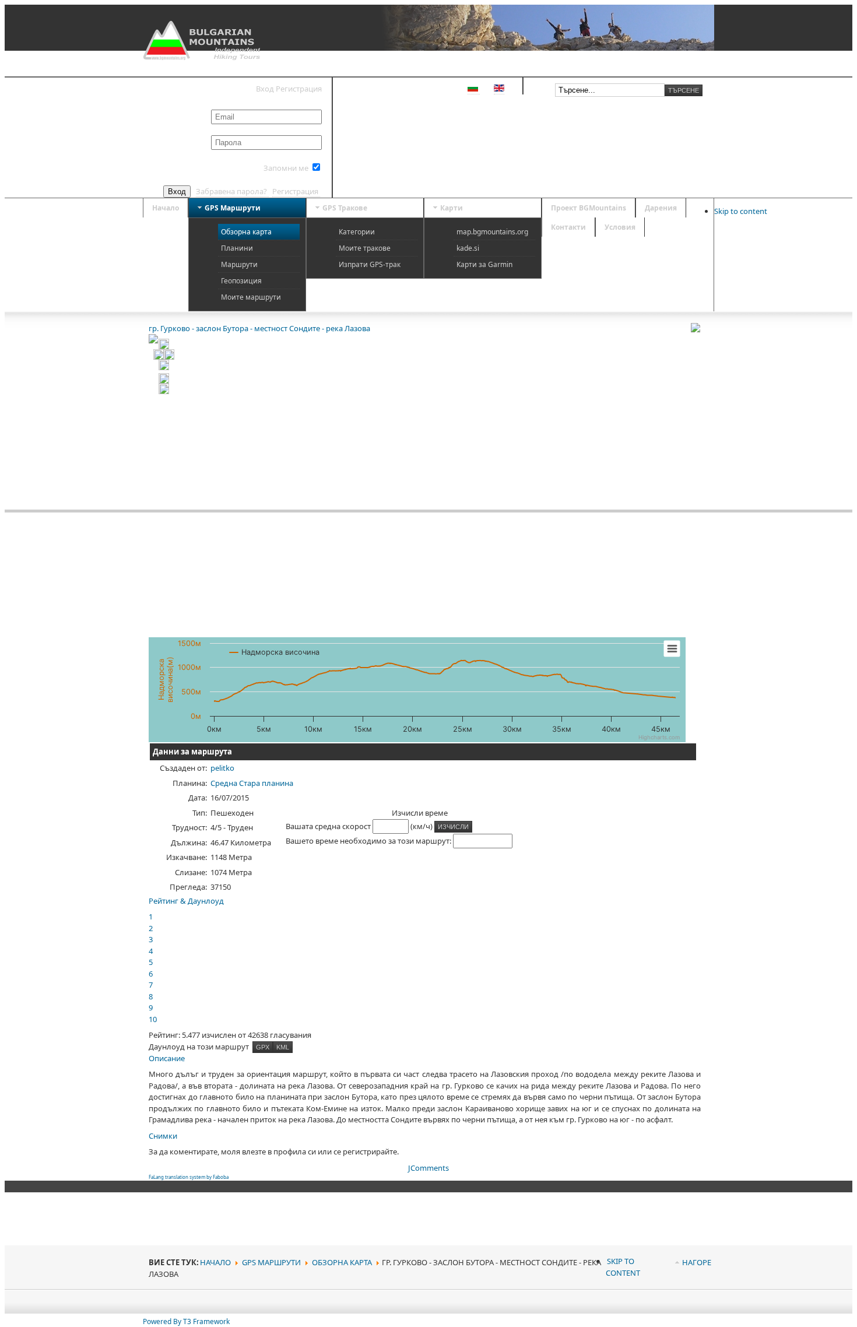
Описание (167, 1058)
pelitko (222, 768)
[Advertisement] (626, 821)
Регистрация (296, 191)
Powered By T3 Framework (186, 1321)
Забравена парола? (232, 191)
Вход (177, 191)
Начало (215, 1262)
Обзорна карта (342, 1262)
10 (153, 1019)
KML (282, 1047)
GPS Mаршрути (271, 1262)
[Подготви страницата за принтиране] (699, 327)
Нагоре (696, 1262)
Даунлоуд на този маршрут (200, 1046)
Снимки (163, 1136)
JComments (428, 1168)
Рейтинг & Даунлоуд (186, 901)
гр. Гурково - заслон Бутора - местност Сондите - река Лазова (259, 328)
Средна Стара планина (251, 783)
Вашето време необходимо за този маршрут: (369, 840)
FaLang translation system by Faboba (189, 1177)
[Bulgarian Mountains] (203, 40)
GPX (262, 1047)
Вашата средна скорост (329, 826)
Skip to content (740, 211)
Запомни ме (286, 168)
